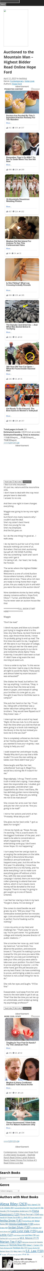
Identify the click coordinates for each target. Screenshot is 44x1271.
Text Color (8, 482)
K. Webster (36, 1228)
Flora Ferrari (29, 1214)
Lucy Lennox (13, 1238)
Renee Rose (6, 1251)
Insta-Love (29, 81)
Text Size (27, 482)
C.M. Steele (7, 1207)
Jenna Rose (28, 1221)
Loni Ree (30, 1235)
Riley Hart (19, 1251)
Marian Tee (11, 1242)
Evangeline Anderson (21, 1211)
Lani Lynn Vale (24, 1231)
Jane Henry (36, 1217)
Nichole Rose (17, 1245)
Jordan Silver (19, 1227)
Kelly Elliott (5, 1231)
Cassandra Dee (21, 1208)
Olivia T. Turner (35, 1245)
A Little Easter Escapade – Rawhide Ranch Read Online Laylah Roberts (19, 1156)
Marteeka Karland (29, 1242)
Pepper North (33, 1248)
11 (12, 442)
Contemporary (17, 81)
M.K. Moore (29, 1238)
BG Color (18, 482)
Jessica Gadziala (21, 1223)
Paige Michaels (6, 1248)
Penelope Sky (20, 1248)
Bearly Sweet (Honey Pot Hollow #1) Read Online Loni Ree (20, 1161)
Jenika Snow (11, 1220)
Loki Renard (19, 1235)
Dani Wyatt (35, 1208)
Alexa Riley (13, 1203)
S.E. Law (35, 1251)
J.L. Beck (26, 1217)
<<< (5, 442)
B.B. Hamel (34, 1204)
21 (15, 442)
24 (18, 442)
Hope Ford (17, 83)
